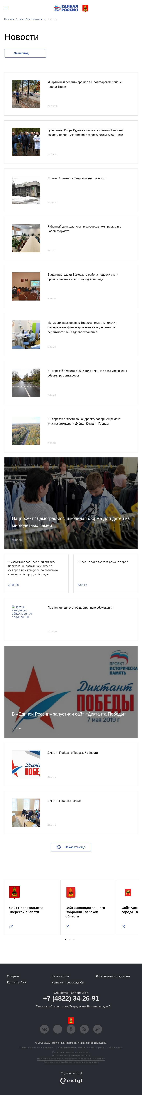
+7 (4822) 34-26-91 (71, 998)
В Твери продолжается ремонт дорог (102, 562)
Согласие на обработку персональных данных (71, 1062)
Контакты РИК (16, 982)
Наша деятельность (30, 19)
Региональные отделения (113, 976)
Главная (9, 19)
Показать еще (75, 847)
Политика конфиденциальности (71, 1055)
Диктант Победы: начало (65, 800)
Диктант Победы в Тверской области (73, 752)
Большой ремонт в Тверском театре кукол (76, 178)
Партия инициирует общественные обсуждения (80, 607)
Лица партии (60, 976)
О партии (13, 976)
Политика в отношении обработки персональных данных (71, 1058)
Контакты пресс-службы (68, 982)
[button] (65, 939)
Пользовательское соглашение (71, 1052)
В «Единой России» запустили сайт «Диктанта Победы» (69, 714)
